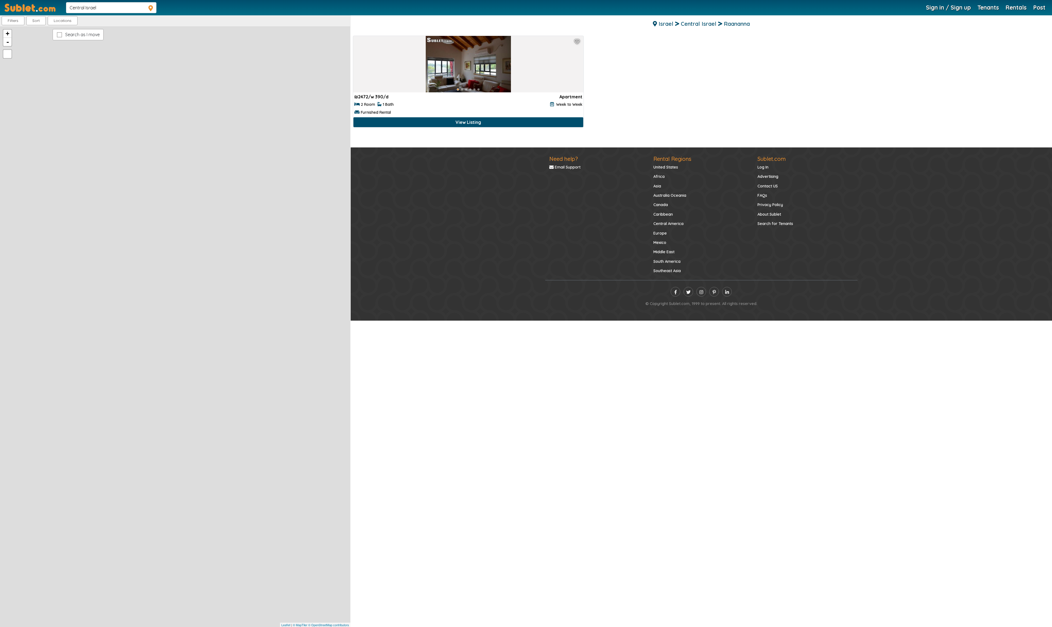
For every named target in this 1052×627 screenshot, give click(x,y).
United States (665, 167)
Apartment (570, 96)
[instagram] (701, 292)
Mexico (659, 242)
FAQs (762, 195)
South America (667, 261)
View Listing (468, 122)
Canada (660, 204)
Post (1039, 7)
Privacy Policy (770, 204)
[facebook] (675, 292)
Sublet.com (771, 158)
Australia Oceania (669, 195)
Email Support (567, 167)
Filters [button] (13, 20)
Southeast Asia (667, 270)
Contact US (767, 186)
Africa (659, 176)
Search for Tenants (775, 223)
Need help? (563, 158)
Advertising (767, 176)
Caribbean (663, 214)
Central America (668, 223)
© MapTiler (300, 625)
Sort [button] (36, 20)
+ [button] (7, 33)
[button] (63, 20)
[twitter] (688, 292)
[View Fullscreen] (7, 54)
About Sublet (769, 214)
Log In (762, 167)
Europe (660, 233)
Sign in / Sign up (948, 7)
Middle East (663, 251)
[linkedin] (727, 292)
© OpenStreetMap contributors (328, 625)
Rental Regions (672, 158)
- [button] (8, 42)
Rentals (1016, 7)
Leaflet (285, 625)
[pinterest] (714, 292)
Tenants (988, 7)
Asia (657, 186)
